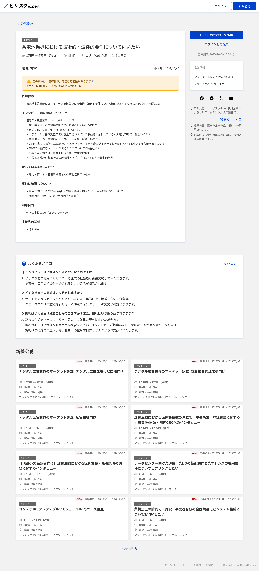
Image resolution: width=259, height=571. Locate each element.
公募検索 (27, 23)
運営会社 (209, 564)
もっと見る (230, 263)
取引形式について (229, 119)
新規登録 (245, 6)
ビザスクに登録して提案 (216, 35)
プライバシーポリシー (175, 564)
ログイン (220, 6)
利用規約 (196, 564)
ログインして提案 (216, 44)
